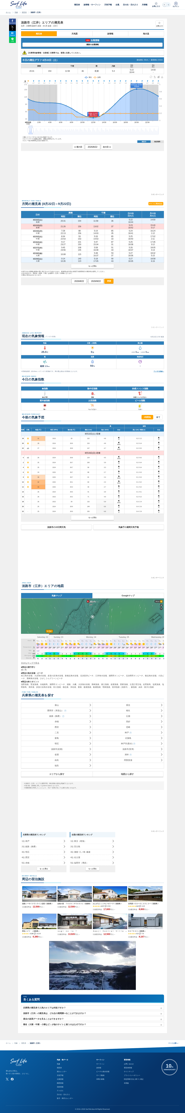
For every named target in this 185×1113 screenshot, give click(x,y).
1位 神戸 (25, 841)
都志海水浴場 (150, 676)
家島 (57, 738)
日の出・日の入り (63, 1094)
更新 (109, 281)
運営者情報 (128, 1068)
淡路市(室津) (128, 749)
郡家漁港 (124, 684)
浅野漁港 (25, 684)
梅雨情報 (60, 1083)
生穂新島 (44, 684)
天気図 (75, 33)
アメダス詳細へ (159, 371)
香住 (128, 705)
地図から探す (127, 774)
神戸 (127, 732)
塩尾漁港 (156, 684)
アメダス (60, 1091)
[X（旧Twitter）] (7, 1079)
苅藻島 (128, 738)
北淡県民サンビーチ (134, 676)
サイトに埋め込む (156, 204)
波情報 (110, 33)
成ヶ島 (24, 670)
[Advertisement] (92, 174)
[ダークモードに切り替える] (166, 5)
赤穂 (57, 721)
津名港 (73, 687)
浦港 (69, 684)
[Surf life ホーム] (19, 5)
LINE (12, 41)
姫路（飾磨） (55, 716)
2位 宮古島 (75, 846)
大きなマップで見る (30, 663)
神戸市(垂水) (126, 743)
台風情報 (60, 1079)
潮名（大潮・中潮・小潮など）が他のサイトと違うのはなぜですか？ (54, 1024)
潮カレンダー (62, 1072)
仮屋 (57, 754)
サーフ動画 (100, 1075)
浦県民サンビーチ (116, 676)
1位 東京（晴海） (78, 841)
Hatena (12, 35)
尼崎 (128, 727)
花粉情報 (60, 1087)
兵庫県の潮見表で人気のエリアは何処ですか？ (44, 1007)
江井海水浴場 (101, 676)
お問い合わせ (129, 1064)
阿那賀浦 (128, 760)
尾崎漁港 (95, 684)
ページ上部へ (173, 1043)
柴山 (57, 705)
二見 (57, 732)
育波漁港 (34, 684)
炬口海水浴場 (27, 676)
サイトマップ (129, 1072)
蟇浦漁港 (87, 687)
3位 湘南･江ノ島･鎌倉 (80, 852)
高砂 (128, 721)
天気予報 (60, 1075)
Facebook (12, 23)
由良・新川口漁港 (146, 687)
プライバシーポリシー (132, 1075)
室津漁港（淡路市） (120, 687)
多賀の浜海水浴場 (55, 676)
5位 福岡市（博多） (79, 863)
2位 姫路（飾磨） (30, 846)
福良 (57, 765)
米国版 (126, 1083)
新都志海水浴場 (71, 676)
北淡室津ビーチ (87, 676)
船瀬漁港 (97, 687)
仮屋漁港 (114, 684)
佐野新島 (147, 684)
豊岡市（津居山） (55, 710)
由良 (57, 760)
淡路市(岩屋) (57, 749)
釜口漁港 (105, 684)
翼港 (80, 687)
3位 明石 (25, 852)
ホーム (8, 12)
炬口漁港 (57, 687)
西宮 (57, 727)
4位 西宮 (25, 857)
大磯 (74, 684)
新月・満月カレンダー (65, 1098)
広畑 (128, 716)
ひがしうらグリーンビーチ (51, 678)
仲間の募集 (100, 1079)
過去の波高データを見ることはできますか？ (43, 1019)
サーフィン (100, 1064)
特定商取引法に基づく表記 (133, 1079)
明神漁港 (106, 687)
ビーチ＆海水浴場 (102, 1072)
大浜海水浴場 (40, 676)
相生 (128, 710)
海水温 (146, 33)
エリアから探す (56, 774)
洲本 (127, 754)
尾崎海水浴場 (32, 678)
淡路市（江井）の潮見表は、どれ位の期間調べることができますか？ (54, 1013)
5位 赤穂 (25, 863)
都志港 (65, 687)
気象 (16, 12)
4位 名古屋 (75, 857)
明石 (57, 743)
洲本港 (31, 687)
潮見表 (24, 12)
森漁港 (134, 687)
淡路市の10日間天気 (56, 527)
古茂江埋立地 (135, 684)
